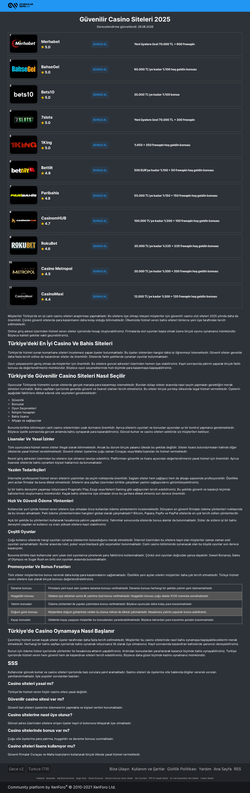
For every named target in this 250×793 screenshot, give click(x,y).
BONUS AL (100, 44)
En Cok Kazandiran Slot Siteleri (184, 778)
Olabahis (40, 778)
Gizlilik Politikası (181, 769)
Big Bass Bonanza (65, 778)
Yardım (205, 769)
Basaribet (50, 778)
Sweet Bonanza (95, 778)
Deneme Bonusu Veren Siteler (119, 778)
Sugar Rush (81, 778)
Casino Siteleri (207, 778)
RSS (237, 769)
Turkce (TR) (38, 769)
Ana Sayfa (223, 769)
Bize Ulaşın (119, 769)
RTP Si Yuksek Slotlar (158, 778)
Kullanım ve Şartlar (148, 769)
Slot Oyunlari (141, 778)
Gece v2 (16, 769)
